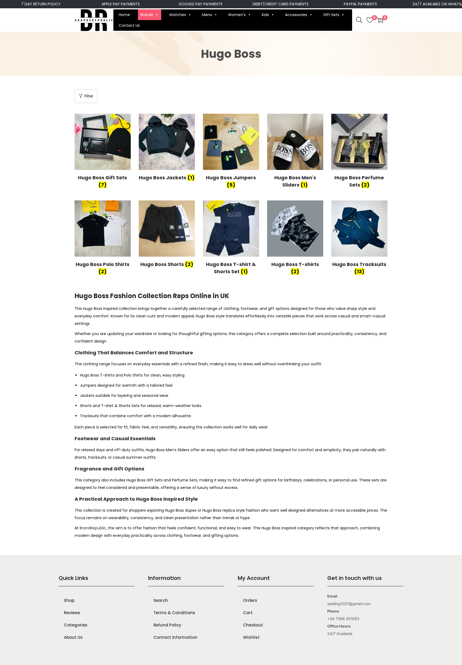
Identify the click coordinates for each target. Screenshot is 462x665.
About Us (73, 637)
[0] (370, 20)
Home (124, 14)
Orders (250, 600)
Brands (147, 14)
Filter (88, 96)
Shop (69, 600)
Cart (248, 612)
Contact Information (175, 637)
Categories (75, 625)
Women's (237, 14)
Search (160, 600)
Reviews (72, 612)
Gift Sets (331, 14)
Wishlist (251, 637)
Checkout (253, 625)
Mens (207, 14)
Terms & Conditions (174, 612)
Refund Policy (167, 625)
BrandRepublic (93, 528)
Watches (177, 14)
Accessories (296, 14)
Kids (265, 14)
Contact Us (129, 25)
